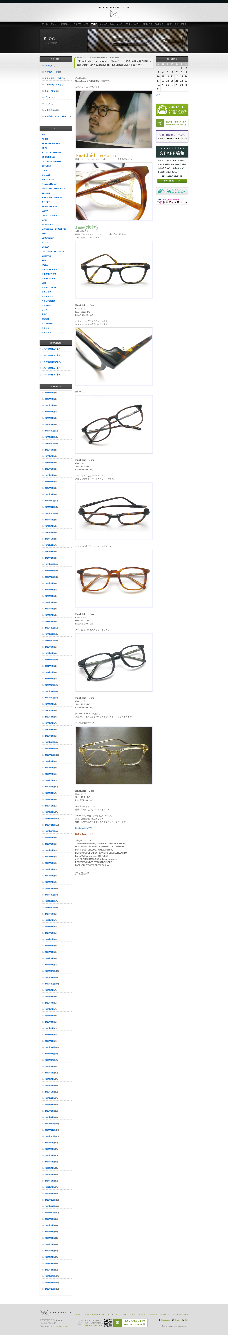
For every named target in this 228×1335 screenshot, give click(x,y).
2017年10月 (50, 907)
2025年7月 (49, 463)
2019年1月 (49, 812)
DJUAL (45, 170)
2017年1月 (49, 965)
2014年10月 (50, 1136)
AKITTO (45, 139)
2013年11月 (50, 1206)
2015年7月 (49, 1079)
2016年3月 (49, 1028)
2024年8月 (49, 526)
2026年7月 (49, 399)
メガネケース (47, 305)
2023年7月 (49, 590)
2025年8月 (49, 456)
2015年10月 (50, 1060)
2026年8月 (49, 393)
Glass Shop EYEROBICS (53, 188)
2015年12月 (50, 1047)
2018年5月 (49, 863)
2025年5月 (49, 475)
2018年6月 (49, 857)
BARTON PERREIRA (51, 143)
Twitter (177, 1320)
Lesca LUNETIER (49, 215)
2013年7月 (49, 1232)
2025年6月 (49, 469)
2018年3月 (49, 876)
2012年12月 (50, 1276)
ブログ (94, 24)
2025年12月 (50, 431)
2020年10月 (50, 698)
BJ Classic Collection (51, 152)
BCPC (44, 148)
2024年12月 (50, 501)
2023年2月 (49, 615)
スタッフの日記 (48, 301)
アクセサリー (47, 292)
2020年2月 (49, 730)
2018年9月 (49, 838)
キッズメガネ (47, 296)
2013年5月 (49, 1244)
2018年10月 (50, 831)
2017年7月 (49, 927)
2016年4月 (49, 1022)
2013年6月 (49, 1238)
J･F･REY (46, 202)
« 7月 (158, 95)
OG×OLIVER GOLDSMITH (53, 251)
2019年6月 (49, 780)
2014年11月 (50, 1130)
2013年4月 (49, 1251)
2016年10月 (50, 984)
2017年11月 (50, 901)
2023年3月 (49, 609)
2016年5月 (49, 1016)
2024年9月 (49, 520)
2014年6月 (49, 1162)
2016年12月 (50, 971)
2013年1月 (49, 1270)
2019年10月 (50, 755)
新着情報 (65, 24)
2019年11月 (50, 749)
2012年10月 (50, 1289)
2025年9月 (49, 450)
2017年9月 (49, 914)
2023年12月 (50, 564)
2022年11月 (50, 634)
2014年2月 (49, 1187)
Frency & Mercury (50, 184)
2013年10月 (50, 1213)
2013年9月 (49, 1219)
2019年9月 (49, 761)
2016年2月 (49, 1035)
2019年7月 (49, 774)
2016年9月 (49, 990)
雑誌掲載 (45, 319)
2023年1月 (49, 621)
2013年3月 (49, 1257)
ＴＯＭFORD (47, 323)
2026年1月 (49, 424)
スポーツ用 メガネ (53, 85)
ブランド (54, 24)
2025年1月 (49, 494)
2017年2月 (49, 958)
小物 (102, 1314)
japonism (46, 193)
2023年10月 (50, 577)
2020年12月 (50, 685)
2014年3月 (49, 1181)
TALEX (45, 265)
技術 (112, 24)
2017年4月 (49, 946)
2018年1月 (49, 888)
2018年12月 (50, 818)
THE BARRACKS (49, 269)
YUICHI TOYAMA (49, 287)
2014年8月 (49, 1149)
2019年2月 (49, 806)
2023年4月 (49, 602)
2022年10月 (50, 641)
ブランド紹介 (50, 91)
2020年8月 (49, 704)
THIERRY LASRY (49, 278)
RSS (186, 1320)
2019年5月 (49, 787)
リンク (169, 24)
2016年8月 (49, 996)
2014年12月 (50, 1124)
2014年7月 (49, 1155)
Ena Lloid (46, 175)
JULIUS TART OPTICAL (52, 197)
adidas (45, 134)
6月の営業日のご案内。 (52, 362)
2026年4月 (49, 412)
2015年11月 (50, 1054)
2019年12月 (50, 742)
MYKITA (45, 242)
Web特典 (159, 24)
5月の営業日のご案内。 (52, 368)
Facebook (166, 1320)
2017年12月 (50, 895)
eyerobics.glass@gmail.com (57, 1326)
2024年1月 (49, 558)
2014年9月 (49, 1143)
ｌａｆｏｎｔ (47, 332)
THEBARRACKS (49, 274)
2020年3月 (49, 723)
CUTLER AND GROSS (51, 161)
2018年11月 (50, 825)
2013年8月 (49, 1225)
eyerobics (101, 57)
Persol (44, 260)
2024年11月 (50, 507)
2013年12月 (50, 1200)
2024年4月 (49, 545)
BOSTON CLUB (48, 157)
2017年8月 (49, 920)
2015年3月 (49, 1105)
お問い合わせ (180, 24)
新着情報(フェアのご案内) (55, 116)
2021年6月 (49, 672)
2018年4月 (49, 869)
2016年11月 (50, 977)
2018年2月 (49, 882)
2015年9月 (49, 1066)
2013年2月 (49, 1263)
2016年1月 (49, 1041)
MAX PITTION (48, 224)
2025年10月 (50, 443)
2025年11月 (50, 437)
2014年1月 (49, 1194)
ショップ (103, 24)
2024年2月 (49, 552)
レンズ (119, 24)
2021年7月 (49, 666)
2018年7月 (49, 850)
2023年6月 (49, 596)
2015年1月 (49, 1117)
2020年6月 (49, 710)
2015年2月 (49, 1111)
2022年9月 (49, 647)
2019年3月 (49, 799)
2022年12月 (50, 628)
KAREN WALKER (49, 206)
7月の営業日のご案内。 (52, 355)
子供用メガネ (147, 24)
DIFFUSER (46, 166)
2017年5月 (49, 939)
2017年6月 (49, 933)
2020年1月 (49, 736)
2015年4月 (49, 1098)
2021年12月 (50, 660)
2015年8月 (49, 1073)
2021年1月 (49, 679)
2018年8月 (49, 844)
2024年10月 (50, 513)
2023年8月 (49, 583)
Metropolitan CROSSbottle (54, 229)
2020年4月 (49, 717)
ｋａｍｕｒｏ (47, 328)
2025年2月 (49, 488)
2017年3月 (49, 952)
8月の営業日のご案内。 (52, 349)
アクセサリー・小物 (80, 24)
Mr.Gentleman (48, 238)
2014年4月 (49, 1174)
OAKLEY (45, 247)
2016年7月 (49, 1003)
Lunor (44, 220)
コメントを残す (114, 57)
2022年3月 (49, 653)
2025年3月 (49, 482)
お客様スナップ (51, 72)
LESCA (45, 211)
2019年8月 (49, 768)
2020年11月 (50, 691)
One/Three (46, 256)
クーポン (164, 1314)
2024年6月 (49, 539)
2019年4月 (49, 793)
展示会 (44, 314)
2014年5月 (49, 1168)
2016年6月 (49, 1009)
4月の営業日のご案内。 (52, 374)
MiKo (44, 233)
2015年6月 (49, 1085)
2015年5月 (49, 1092)
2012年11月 (50, 1283)
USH (44, 283)
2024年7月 (49, 532)
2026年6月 (49, 405)
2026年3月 (49, 418)
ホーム (44, 24)
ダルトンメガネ (132, 24)
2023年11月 (50, 571)
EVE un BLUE (48, 179)
